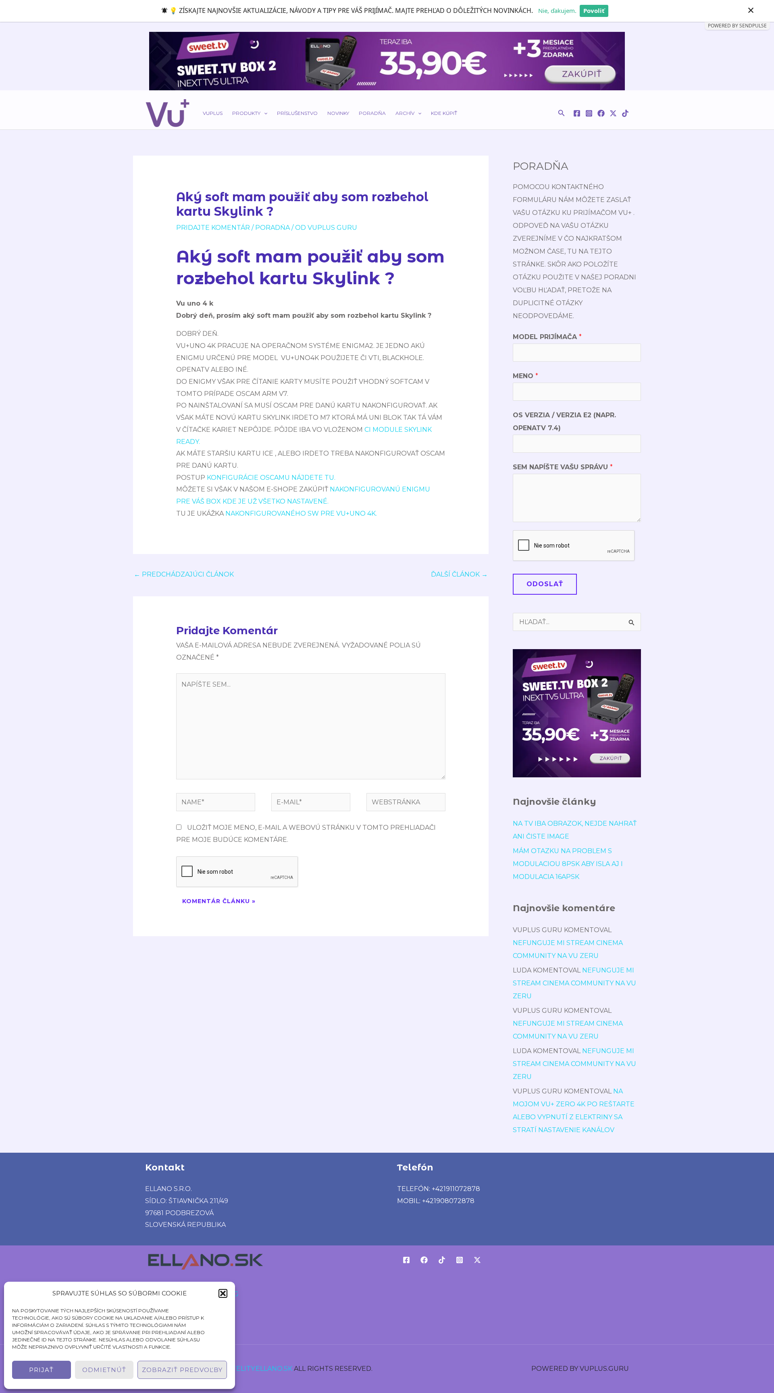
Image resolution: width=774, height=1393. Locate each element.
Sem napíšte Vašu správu (563, 467)
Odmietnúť (104, 1370)
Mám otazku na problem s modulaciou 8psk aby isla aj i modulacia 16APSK (568, 864)
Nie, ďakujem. (557, 10)
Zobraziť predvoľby (182, 1370)
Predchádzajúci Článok (184, 574)
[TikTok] (625, 113)
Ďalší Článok (459, 574)
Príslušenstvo (297, 113)
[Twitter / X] (613, 113)
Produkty (246, 113)
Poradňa (372, 113)
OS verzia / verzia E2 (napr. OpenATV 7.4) (564, 421)
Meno (525, 376)
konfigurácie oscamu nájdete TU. (271, 477)
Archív (404, 113)
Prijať (41, 1370)
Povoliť (594, 10)
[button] (223, 1293)
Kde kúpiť (444, 113)
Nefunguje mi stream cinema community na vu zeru (574, 983)
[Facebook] (576, 113)
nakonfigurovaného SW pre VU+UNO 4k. (300, 513)
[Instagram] (589, 113)
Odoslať (544, 584)
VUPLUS (213, 113)
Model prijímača (547, 337)
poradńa (272, 227)
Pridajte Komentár (213, 227)
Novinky (338, 113)
